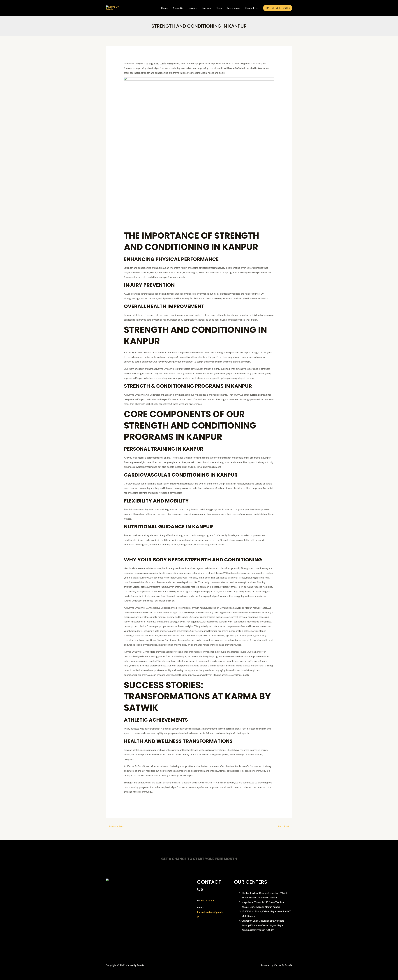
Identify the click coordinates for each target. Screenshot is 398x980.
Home (164, 7)
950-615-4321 (209, 900)
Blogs (219, 7)
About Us (178, 7)
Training (192, 7)
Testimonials (233, 7)
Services (206, 7)
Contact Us (251, 7)
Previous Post (115, 826)
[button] (277, 8)
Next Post (285, 826)
